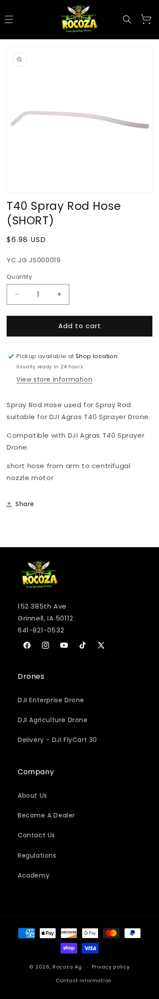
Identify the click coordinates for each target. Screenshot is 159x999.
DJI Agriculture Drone (53, 719)
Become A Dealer (46, 815)
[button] (127, 19)
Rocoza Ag (67, 966)
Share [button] (24, 504)
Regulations (37, 855)
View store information (54, 379)
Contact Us (36, 835)
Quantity (19, 276)
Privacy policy (111, 966)
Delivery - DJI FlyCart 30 (57, 739)
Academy (33, 875)
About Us (32, 795)
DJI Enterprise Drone (51, 700)
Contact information (84, 980)
